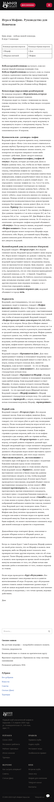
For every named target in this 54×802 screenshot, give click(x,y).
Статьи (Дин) (8, 690)
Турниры (6, 694)
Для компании (28, 5)
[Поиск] (49, 631)
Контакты (32, 787)
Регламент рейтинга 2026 (13, 665)
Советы (5, 686)
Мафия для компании (38, 778)
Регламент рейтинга (11, 744)
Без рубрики (7, 677)
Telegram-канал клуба (43, 797)
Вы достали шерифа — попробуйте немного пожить (25, 645)
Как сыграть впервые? (12, 769)
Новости (5, 682)
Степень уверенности (12, 649)
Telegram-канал (35, 782)
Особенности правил (37, 753)
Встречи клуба (35, 769)
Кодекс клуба (34, 744)
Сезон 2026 (7, 740)
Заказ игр (33, 774)
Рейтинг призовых (10, 749)
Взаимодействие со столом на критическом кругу (24, 653)
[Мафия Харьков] (9, 5)
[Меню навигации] (49, 5)
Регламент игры (35, 749)
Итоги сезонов (9, 753)
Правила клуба (35, 740)
